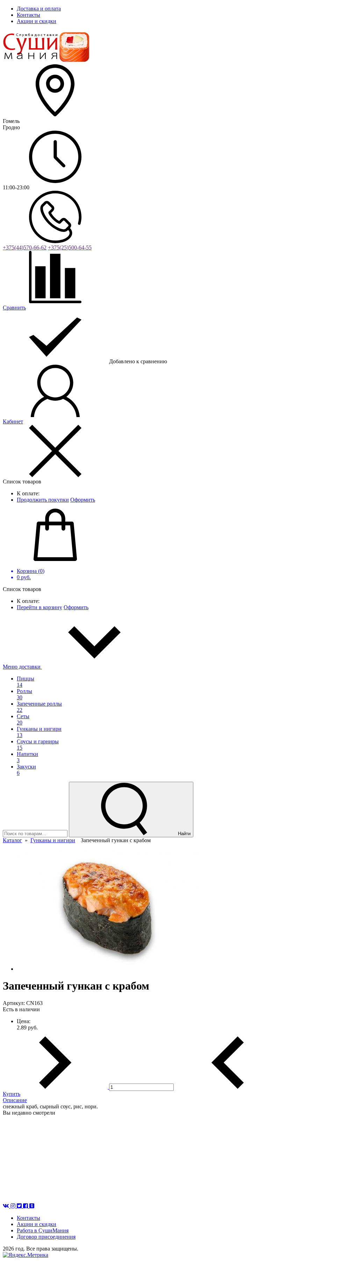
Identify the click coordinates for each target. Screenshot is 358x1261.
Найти (184, 833)
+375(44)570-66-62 (24, 247)
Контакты (28, 1218)
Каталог (12, 840)
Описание (15, 1100)
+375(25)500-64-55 (70, 247)
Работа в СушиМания (43, 1230)
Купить (11, 1094)
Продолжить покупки (43, 500)
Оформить (82, 500)
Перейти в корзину (39, 607)
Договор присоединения (46, 1237)
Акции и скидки (36, 1224)
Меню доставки (22, 667)
